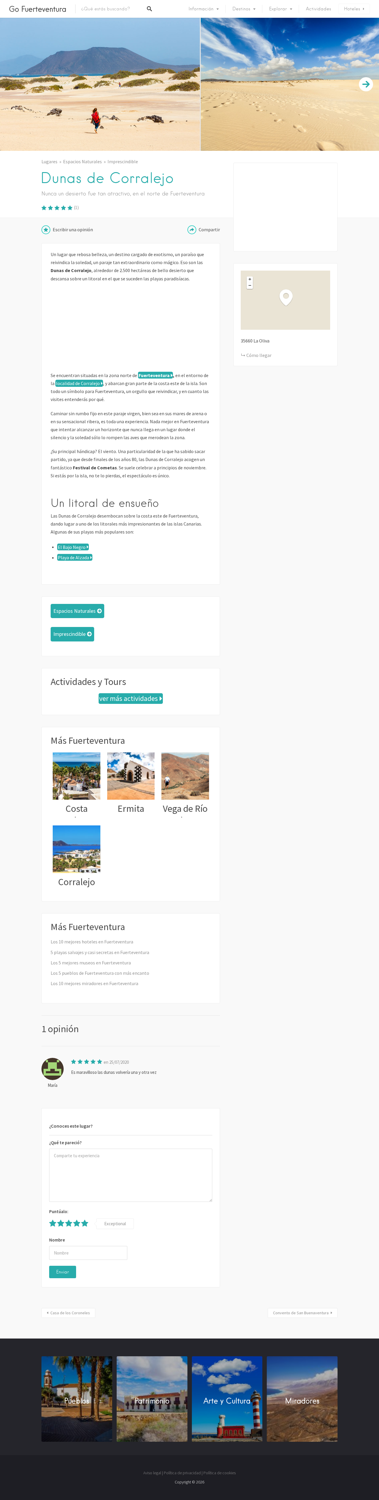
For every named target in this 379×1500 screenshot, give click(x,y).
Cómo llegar (259, 355)
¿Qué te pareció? (65, 1142)
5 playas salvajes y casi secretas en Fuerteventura (100, 952)
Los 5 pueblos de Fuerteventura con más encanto (100, 973)
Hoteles (352, 9)
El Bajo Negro (72, 547)
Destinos (241, 9)
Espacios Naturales (82, 161)
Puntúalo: (58, 1211)
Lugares (49, 161)
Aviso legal (152, 1472)
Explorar (278, 9)
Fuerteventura (154, 375)
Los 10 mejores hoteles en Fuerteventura (92, 942)
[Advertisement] (131, 330)
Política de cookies (219, 1472)
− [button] (249, 285)
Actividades (318, 9)
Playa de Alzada (73, 557)
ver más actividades (128, 698)
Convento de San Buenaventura (301, 1312)
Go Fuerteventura (37, 8)
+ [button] (249, 279)
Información (201, 9)
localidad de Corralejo (78, 383)
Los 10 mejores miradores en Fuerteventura (94, 983)
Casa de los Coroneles (70, 1312)
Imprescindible (122, 161)
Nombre (57, 1240)
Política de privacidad (182, 1472)
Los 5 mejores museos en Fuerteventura (91, 963)
